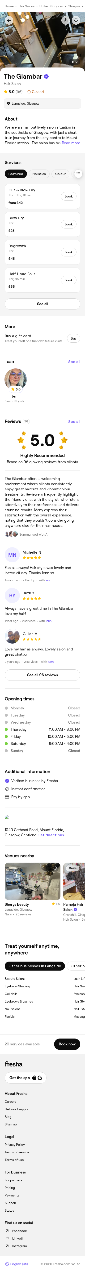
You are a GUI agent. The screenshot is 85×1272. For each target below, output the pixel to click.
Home (9, 6)
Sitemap (11, 1124)
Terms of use (14, 1160)
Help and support (17, 1109)
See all (74, 362)
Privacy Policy (15, 1145)
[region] (42, 42)
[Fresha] (42, 1063)
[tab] (16, 174)
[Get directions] (42, 819)
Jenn (48, 580)
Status (9, 1210)
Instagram (19, 1246)
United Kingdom (51, 6)
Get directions (51, 835)
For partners (13, 1180)
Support (10, 1203)
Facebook (19, 1231)
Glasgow (74, 6)
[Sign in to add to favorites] (76, 20)
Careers (11, 1101)
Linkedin (18, 1238)
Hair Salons (26, 6)
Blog (8, 1117)
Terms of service (17, 1152)
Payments (12, 1195)
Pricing (10, 1188)
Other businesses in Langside (34, 966)
